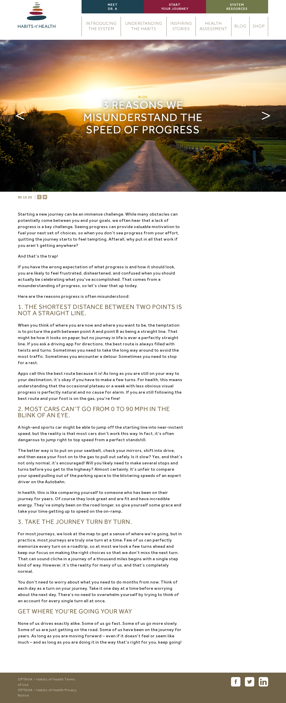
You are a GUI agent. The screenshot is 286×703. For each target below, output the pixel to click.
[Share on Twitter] (45, 197)
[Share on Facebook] (39, 197)
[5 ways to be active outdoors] (20, 115)
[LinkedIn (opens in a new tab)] (263, 681)
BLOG (240, 26)
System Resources (237, 7)
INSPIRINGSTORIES (181, 26)
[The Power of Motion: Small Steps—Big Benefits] (265, 115)
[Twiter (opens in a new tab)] (249, 681)
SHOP (259, 26)
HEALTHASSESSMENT (213, 26)
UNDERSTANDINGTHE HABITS (143, 26)
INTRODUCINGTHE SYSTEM (101, 26)
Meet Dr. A (113, 7)
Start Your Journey (174, 7)
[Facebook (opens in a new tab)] (235, 681)
